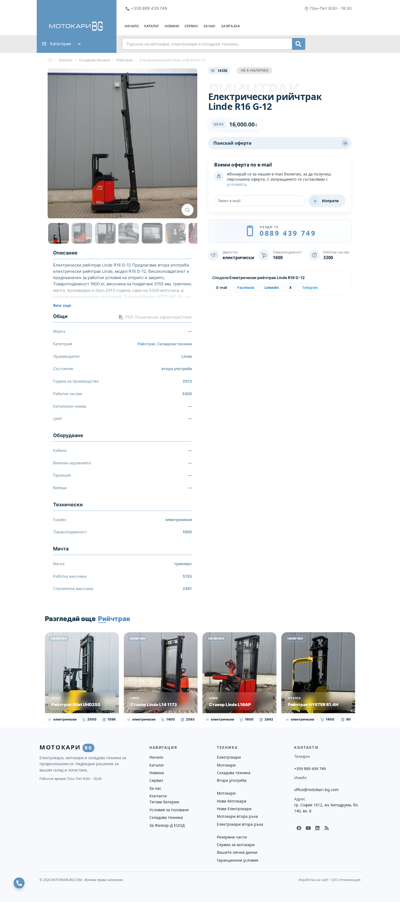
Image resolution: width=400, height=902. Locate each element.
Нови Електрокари (234, 808)
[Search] (298, 44)
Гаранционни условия (237, 860)
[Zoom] (187, 210)
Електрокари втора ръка (240, 824)
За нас (209, 26)
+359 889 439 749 (310, 768)
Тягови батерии (164, 801)
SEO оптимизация (346, 879)
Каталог (151, 26)
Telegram (310, 287)
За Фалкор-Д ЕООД (167, 825)
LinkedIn (271, 287)
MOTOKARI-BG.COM (67, 879)
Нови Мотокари (231, 801)
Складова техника (174, 343)
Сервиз (191, 26)
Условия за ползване (169, 809)
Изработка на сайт (313, 879)
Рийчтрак (146, 343)
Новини (172, 26)
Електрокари (229, 757)
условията (236, 184)
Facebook (245, 287)
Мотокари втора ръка (237, 816)
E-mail (221, 287)
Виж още (62, 305)
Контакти (158, 795)
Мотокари (226, 765)
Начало (132, 26)
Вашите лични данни (237, 852)
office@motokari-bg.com (316, 789)
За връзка (230, 26)
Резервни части (232, 837)
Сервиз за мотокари (236, 844)
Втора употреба (232, 780)
